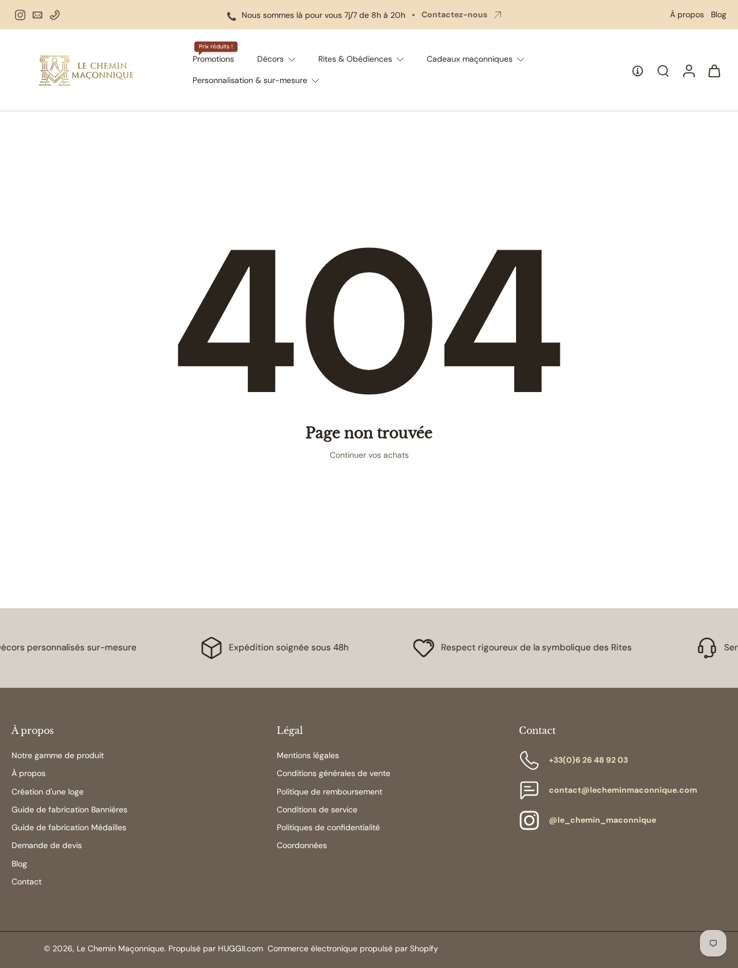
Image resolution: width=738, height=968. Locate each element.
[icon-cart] (713, 70)
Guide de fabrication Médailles (69, 827)
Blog (718, 14)
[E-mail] (37, 15)
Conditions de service (317, 809)
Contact (27, 881)
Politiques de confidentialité (328, 827)
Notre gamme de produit (58, 755)
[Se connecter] (688, 70)
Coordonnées (302, 845)
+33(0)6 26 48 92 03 (588, 760)
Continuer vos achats (369, 455)
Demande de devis (47, 845)
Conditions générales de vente (333, 773)
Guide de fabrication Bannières (69, 809)
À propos (687, 14)
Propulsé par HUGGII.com (215, 948)
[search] (663, 70)
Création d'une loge (48, 791)
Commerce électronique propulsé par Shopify (353, 948)
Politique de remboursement (329, 791)
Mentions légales (308, 755)
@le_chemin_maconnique (602, 820)
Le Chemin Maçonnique (120, 948)
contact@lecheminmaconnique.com (623, 790)
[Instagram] (20, 15)
